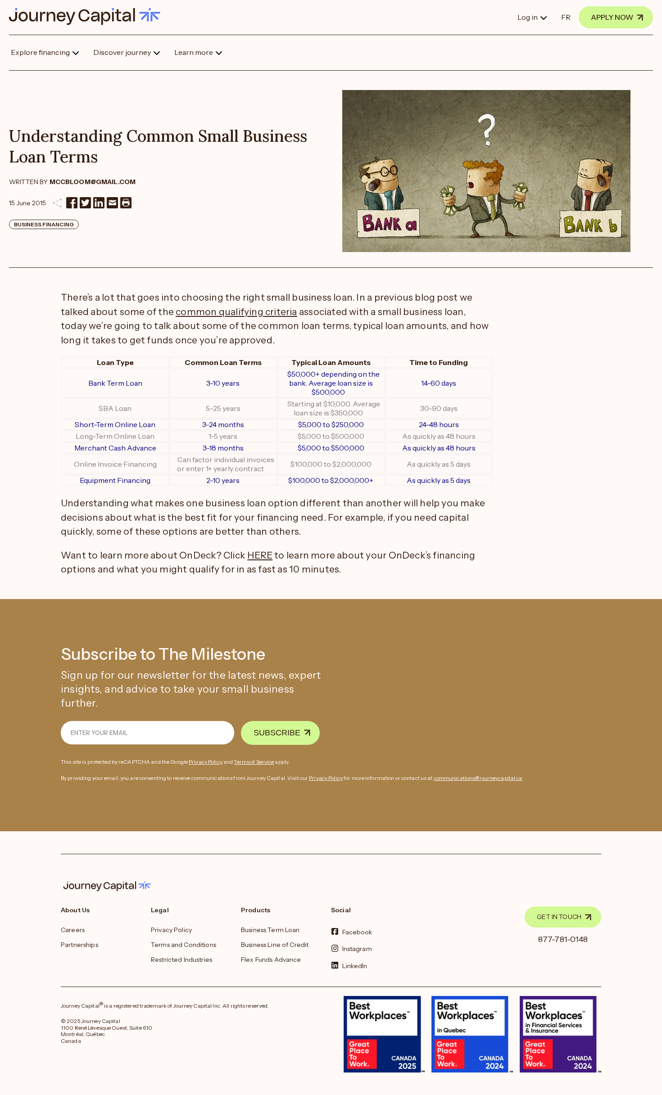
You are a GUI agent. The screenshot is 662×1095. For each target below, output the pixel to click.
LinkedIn (354, 965)
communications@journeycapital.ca (478, 778)
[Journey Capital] (89, 16)
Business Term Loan (270, 930)
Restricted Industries (181, 959)
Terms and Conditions (183, 945)
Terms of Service (254, 761)
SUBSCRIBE (277, 732)
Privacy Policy (205, 761)
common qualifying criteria (236, 311)
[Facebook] (71, 202)
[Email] (112, 202)
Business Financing (44, 224)
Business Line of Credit (274, 945)
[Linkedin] (98, 202)
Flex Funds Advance (271, 959)
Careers (73, 930)
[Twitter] (85, 202)
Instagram (357, 949)
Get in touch (559, 917)
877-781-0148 (563, 939)
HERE (259, 555)
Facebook (357, 932)
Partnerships (79, 945)
